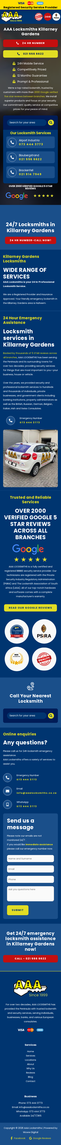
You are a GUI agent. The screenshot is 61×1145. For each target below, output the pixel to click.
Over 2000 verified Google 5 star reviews (30, 187)
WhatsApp (23, 802)
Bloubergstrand (29, 155)
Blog (30, 1077)
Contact (30, 1081)
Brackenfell (26, 170)
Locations (30, 1060)
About (30, 1064)
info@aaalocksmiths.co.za (37, 793)
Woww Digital (30, 1132)
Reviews (30, 1072)
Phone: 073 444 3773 (31, 1103)
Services (30, 1055)
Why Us (30, 1068)
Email (20, 788)
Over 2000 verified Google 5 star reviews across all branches (30, 524)
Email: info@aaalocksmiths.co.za (30, 1107)
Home (30, 1051)
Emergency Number (31, 418)
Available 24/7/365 (30, 1115)
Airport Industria (29, 140)
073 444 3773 (27, 806)
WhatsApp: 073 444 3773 (30, 1111)
